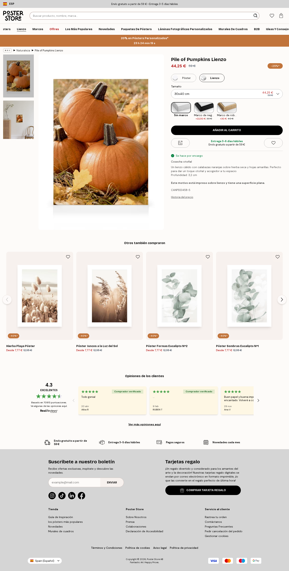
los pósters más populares (65, 522)
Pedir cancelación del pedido (223, 531)
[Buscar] (256, 16)
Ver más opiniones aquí (144, 424)
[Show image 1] (18, 76)
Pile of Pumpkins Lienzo (49, 50)
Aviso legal (160, 548)
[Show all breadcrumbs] (7, 50)
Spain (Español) (44, 561)
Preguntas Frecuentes (219, 526)
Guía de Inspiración (60, 517)
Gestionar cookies (216, 536)
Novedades (55, 526)
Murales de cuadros (61, 531)
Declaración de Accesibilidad (144, 531)
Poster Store (153, 559)
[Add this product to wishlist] (273, 143)
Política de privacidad (184, 548)
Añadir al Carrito (227, 130)
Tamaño (176, 86)
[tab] (271, 16)
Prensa (130, 522)
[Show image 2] (18, 120)
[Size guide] (180, 143)
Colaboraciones (136, 526)
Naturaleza (23, 50)
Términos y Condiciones (106, 548)
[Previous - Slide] (168, 111)
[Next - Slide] (286, 111)
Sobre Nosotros (136, 517)
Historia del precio (182, 197)
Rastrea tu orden (216, 517)
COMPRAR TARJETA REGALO (206, 490)
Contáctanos (213, 522)
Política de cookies (137, 548)
